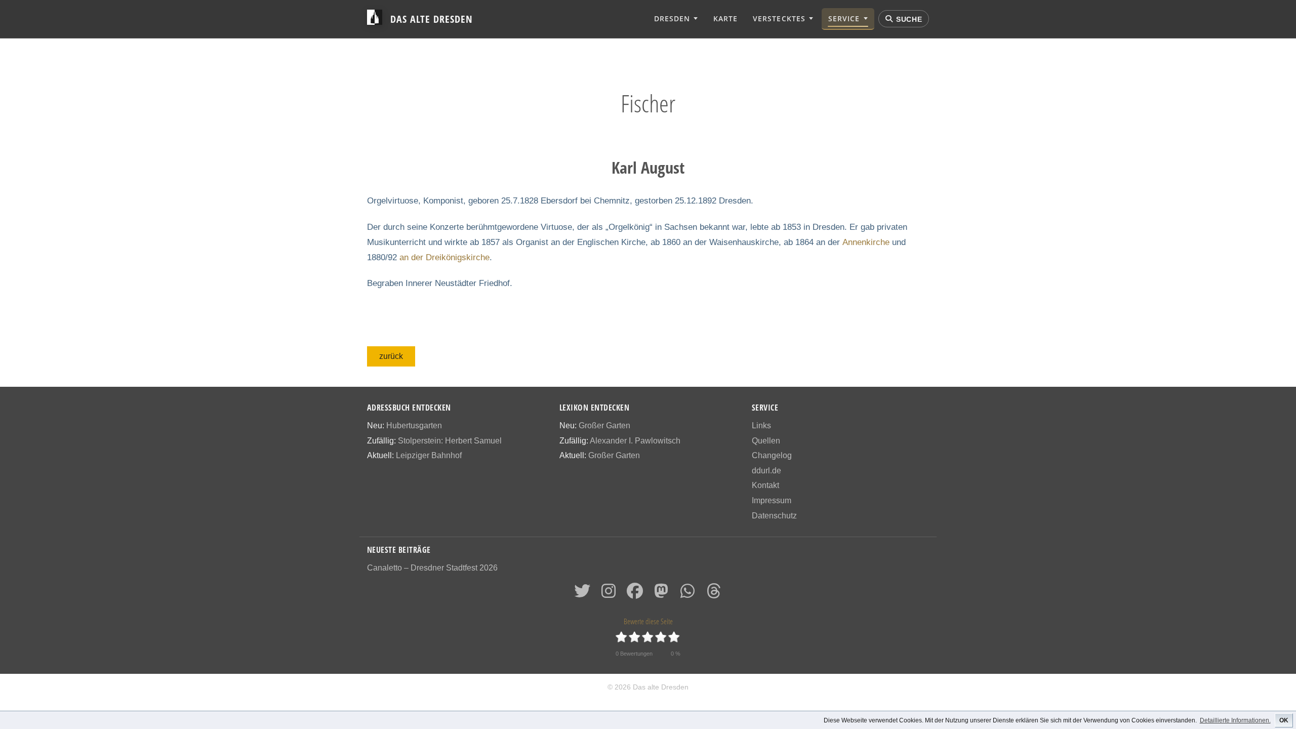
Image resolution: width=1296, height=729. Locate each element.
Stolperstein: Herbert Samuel (450, 440)
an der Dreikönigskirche (444, 257)
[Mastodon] (661, 594)
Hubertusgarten (414, 425)
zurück (391, 356)
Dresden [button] (672, 18)
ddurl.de (766, 470)
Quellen (766, 440)
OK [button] (1283, 720)
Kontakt (765, 485)
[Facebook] (635, 594)
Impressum (771, 500)
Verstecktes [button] (779, 18)
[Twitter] (582, 594)
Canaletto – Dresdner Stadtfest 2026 (432, 567)
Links (761, 425)
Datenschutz (774, 515)
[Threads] (714, 594)
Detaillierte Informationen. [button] (1235, 720)
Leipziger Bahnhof (429, 455)
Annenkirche (865, 242)
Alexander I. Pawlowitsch (635, 440)
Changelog (772, 455)
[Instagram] (608, 594)
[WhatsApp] (687, 594)
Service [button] (844, 18)
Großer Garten (604, 425)
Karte (725, 18)
